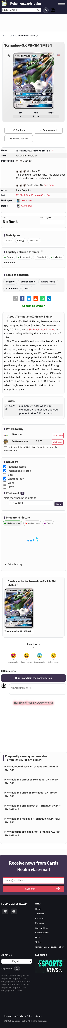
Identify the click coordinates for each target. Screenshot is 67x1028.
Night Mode (7, 968)
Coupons (39, 923)
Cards (13, 35)
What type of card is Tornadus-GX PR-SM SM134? (31, 768)
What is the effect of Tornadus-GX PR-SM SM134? (31, 781)
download (26, 200)
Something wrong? (33, 305)
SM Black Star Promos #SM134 (32, 195)
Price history (15, 564)
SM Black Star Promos (42, 329)
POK (4, 35)
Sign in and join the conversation (33, 677)
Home (38, 909)
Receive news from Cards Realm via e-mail (33, 866)
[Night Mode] (46, 10)
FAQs (37, 937)
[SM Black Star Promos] (8, 55)
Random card (50, 130)
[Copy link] (15, 298)
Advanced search (19, 138)
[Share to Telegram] (49, 298)
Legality (10, 281)
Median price (34, 523)
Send (58, 504)
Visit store (58, 435)
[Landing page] (4, 3)
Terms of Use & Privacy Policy (49, 946)
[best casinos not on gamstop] (50, 965)
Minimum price (13, 523)
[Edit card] (52, 150)
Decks (50, 523)
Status (38, 942)
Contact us (40, 913)
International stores (19, 470)
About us (39, 918)
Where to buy (48, 281)
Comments (12, 288)
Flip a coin (34, 240)
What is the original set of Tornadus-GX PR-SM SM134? (33, 807)
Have (11, 486)
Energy (20, 240)
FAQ (27, 288)
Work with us (41, 928)
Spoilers (20, 130)
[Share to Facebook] (22, 298)
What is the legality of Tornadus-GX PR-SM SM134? (32, 820)
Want (11, 482)
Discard (8, 240)
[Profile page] (52, 9)
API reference (41, 932)
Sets (10, 474)
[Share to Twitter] (29, 298)
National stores (17, 466)
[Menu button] (61, 6)
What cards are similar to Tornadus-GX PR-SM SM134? (32, 833)
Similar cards (28, 281)
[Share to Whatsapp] (42, 298)
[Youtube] (14, 911)
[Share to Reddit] (36, 298)
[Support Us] (5, 911)
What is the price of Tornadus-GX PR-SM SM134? (31, 794)
